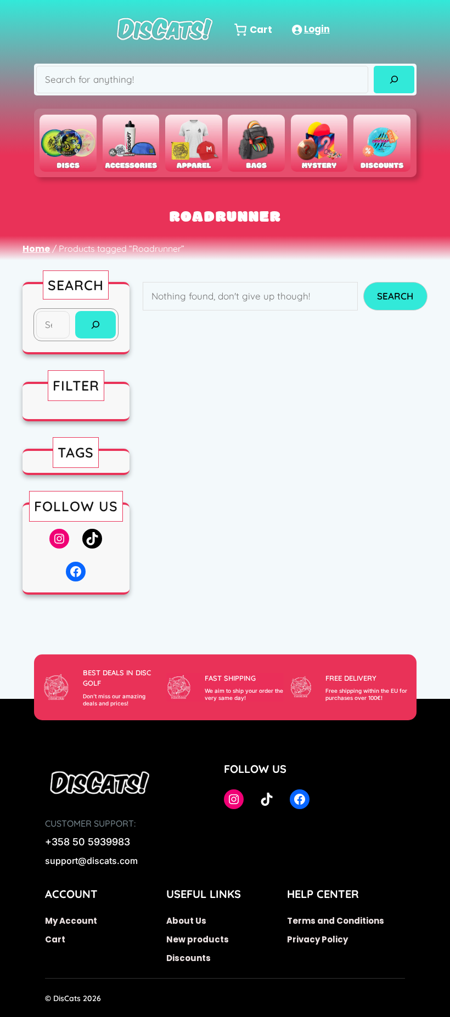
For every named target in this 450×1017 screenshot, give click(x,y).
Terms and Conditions (335, 920)
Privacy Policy (317, 939)
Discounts (188, 958)
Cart (55, 939)
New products (197, 939)
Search (395, 296)
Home (36, 248)
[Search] (394, 80)
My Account (71, 920)
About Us (186, 920)
